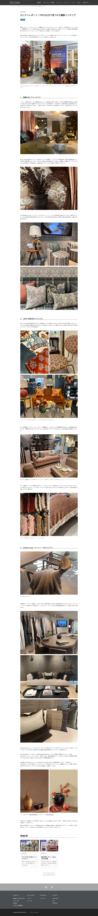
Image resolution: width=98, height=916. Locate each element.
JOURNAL (19, 6)
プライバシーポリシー (34, 912)
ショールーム (66, 2)
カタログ (79, 2)
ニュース (73, 2)
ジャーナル (59, 2)
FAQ (53, 900)
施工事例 (52, 2)
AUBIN (26, 479)
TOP (14, 6)
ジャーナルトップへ (49, 874)
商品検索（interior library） (19, 898)
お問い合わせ (85, 2)
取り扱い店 (55, 903)
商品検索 (39, 2)
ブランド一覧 (45, 2)
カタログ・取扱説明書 (17, 905)
